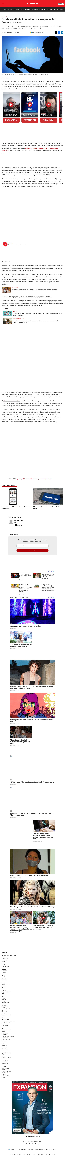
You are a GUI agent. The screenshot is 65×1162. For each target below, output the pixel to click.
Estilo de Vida (6, 1075)
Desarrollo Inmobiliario (8, 1021)
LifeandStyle (5, 966)
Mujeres (56, 9)
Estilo (3, 1007)
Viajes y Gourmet (6, 992)
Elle (3, 996)
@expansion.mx (32, 1143)
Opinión (4, 978)
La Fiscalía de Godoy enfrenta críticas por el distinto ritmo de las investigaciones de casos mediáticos (37, 314)
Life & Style (5, 1006)
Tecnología (42, 9)
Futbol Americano (6, 1057)
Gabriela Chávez (19, 520)
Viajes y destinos (6, 1071)
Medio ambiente (6, 1030)
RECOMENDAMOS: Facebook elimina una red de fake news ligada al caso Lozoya (34, 289)
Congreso (4, 973)
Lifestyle (4, 1062)
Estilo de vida (5, 1002)
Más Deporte (5, 1060)
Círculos (4, 987)
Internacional (34, 9)
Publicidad (13, 1154)
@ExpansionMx (21, 525)
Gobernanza (5, 1033)
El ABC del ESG (6, 1039)
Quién (3, 983)
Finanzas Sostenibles (8, 1036)
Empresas (16, 9)
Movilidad (4, 1034)
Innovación (5, 1037)
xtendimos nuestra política (11, 401)
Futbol (3, 1054)
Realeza (4, 986)
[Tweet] (56, 32)
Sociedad (4, 979)
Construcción (5, 1019)
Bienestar (4, 1074)
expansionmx (30, 1143)
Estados (4, 976)
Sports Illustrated (6, 1053)
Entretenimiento (6, 1008)
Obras (47, 9)
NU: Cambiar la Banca (32, 1136)
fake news (48, 479)
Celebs (4, 1001)
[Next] (61, 496)
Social (3, 1031)
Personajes (5, 1072)
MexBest (4, 1066)
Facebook (34, 479)
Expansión (4, 952)
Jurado (3, 1077)
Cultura (4, 993)
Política (22, 9)
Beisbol (4, 1056)
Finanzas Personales (18, 318)
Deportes (4, 1010)
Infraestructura (6, 1022)
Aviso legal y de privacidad (32, 1154)
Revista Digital (61, 3)
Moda (3, 989)
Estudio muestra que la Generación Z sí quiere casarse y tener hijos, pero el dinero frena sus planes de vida (37, 321)
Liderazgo (4, 1046)
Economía (27, 9)
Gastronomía (5, 1068)
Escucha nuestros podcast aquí (17, 245)
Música (4, 1013)
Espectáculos (5, 984)
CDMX (3, 975)
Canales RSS (44, 1154)
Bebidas (4, 1069)
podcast (10, 243)
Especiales (5, 1049)
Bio (15, 522)
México (14, 311)
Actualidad (5, 1045)
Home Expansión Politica (9, 955)
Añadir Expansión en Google (37, 32)
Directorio (51, 1154)
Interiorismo (5, 1025)
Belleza (4, 990)
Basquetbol (5, 1059)
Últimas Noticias (8, 9)
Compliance (19, 1154)
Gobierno (4, 970)
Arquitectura (5, 1024)
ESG (51, 9)
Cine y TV (4, 1011)
